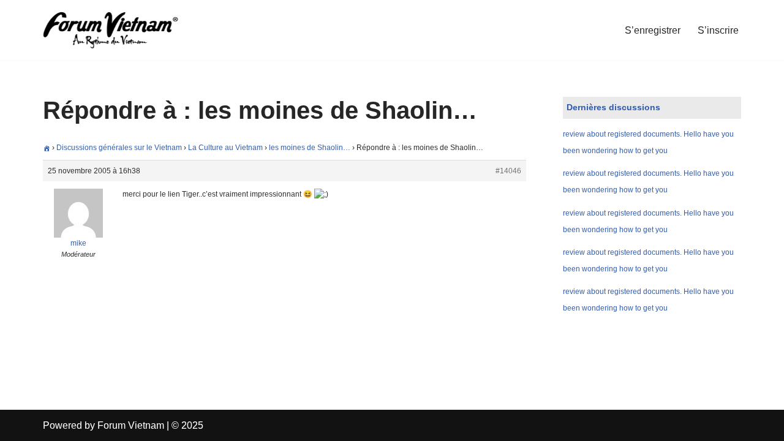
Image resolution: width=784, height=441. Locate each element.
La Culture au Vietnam (225, 147)
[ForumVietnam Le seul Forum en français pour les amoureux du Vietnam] (119, 30)
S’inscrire (718, 30)
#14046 (508, 171)
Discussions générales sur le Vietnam (119, 147)
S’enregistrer (652, 30)
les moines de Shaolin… (309, 147)
